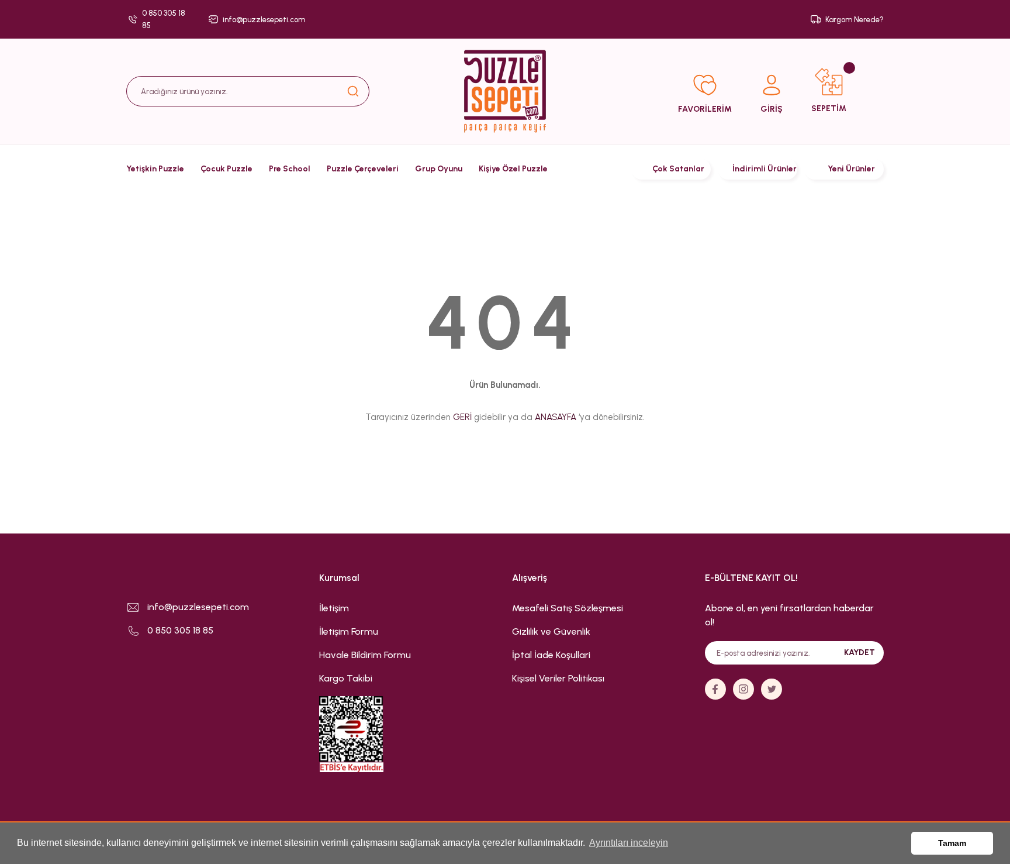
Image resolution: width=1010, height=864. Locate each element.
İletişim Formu (348, 631)
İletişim (334, 608)
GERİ (462, 417)
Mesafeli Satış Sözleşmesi (567, 608)
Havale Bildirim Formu (365, 654)
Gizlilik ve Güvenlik (551, 631)
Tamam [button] (952, 843)
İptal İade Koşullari (551, 654)
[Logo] (505, 91)
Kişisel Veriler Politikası (558, 678)
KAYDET (859, 653)
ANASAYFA (555, 417)
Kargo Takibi (345, 678)
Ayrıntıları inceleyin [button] (628, 843)
